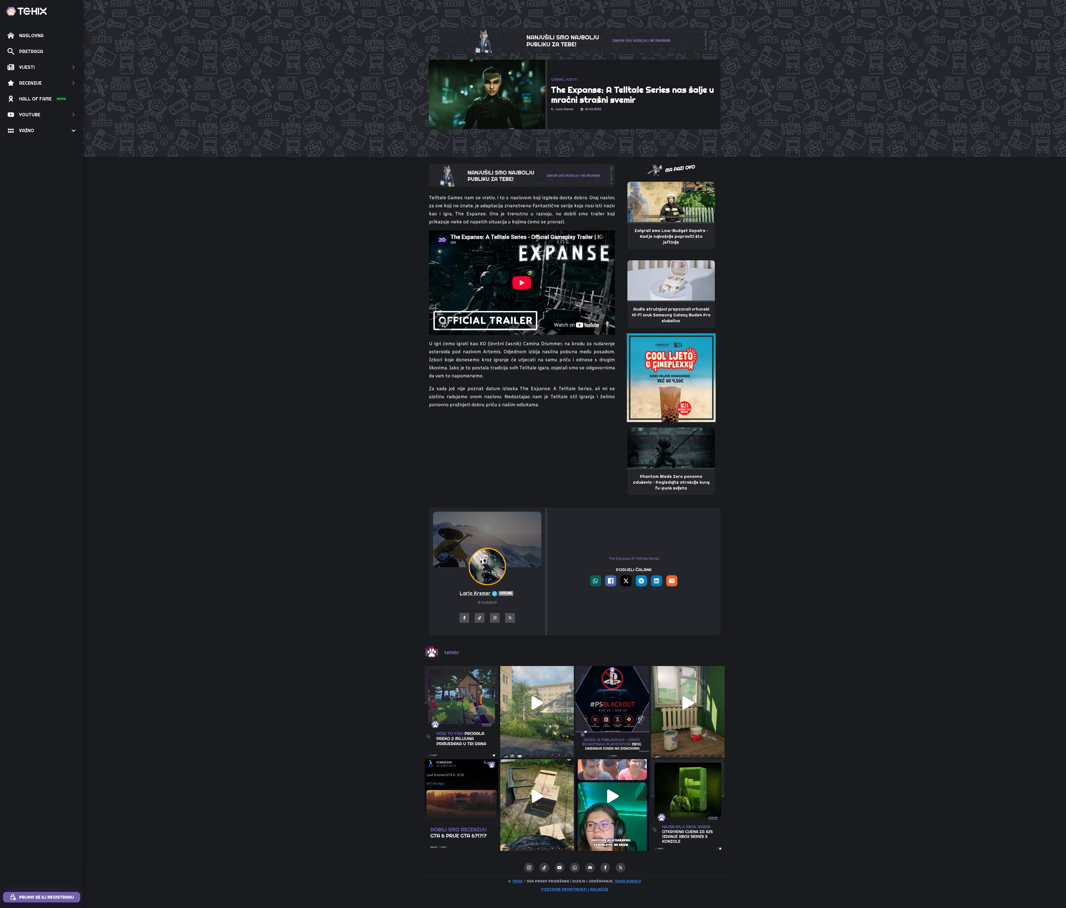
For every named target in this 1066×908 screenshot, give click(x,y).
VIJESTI (572, 79)
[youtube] (559, 867)
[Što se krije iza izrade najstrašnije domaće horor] (612, 796)
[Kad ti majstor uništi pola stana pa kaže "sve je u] (688, 703)
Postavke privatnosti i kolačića (574, 889)
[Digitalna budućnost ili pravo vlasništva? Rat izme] (612, 703)
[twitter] (620, 867)
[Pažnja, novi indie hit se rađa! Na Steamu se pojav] (462, 703)
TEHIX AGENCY (628, 881)
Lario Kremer (486, 593)
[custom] (544, 867)
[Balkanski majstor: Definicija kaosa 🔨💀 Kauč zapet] (537, 703)
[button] (41, 67)
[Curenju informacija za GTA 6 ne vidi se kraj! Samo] (462, 796)
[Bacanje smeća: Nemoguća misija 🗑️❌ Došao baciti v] (537, 796)
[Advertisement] (522, 459)
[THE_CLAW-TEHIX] (574, 40)
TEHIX (517, 881)
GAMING (557, 79)
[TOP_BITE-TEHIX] (522, 175)
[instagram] (529, 867)
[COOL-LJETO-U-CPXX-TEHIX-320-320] (671, 377)
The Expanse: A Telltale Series (634, 558)
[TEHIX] (26, 11)
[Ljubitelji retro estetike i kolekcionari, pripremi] (688, 796)
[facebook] (605, 867)
